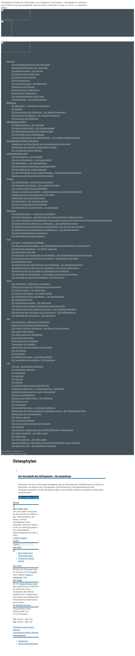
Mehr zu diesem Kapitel (28, 497)
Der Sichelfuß (17, 376)
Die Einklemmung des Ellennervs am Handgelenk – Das (45, 268)
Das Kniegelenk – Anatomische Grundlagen (31, 322)
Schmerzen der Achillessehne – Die (32, 398)
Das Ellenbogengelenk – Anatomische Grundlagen (34, 214)
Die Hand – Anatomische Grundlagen (28, 242)
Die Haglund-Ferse (20, 401)
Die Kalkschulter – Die (30, 201)
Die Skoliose (17, 109)
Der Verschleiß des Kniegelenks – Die (33, 360)
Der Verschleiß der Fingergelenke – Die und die (45, 274)
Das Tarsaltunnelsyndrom (23, 420)
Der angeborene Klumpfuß (23, 369)
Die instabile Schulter (29, 188)
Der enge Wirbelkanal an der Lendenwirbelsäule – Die (46, 172)
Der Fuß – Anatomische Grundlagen (27, 366)
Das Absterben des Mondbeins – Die (51, 245)
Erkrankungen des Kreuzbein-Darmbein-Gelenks (33, 175)
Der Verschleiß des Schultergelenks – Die (35, 207)
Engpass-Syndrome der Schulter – (46, 191)
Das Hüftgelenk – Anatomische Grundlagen (31, 283)
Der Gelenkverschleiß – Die (27, 71)
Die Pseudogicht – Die (29, 99)
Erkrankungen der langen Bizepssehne (28, 198)
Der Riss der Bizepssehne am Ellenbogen (30, 233)
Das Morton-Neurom (21, 417)
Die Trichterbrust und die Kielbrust (27, 150)
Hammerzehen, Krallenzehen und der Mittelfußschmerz (42, 430)
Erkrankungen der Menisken (24, 344)
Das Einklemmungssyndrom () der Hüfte (38, 306)
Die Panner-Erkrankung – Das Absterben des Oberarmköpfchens (47, 217)
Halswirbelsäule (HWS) (16, 121)
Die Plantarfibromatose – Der (33, 407)
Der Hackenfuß (18, 372)
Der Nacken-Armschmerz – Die (33, 128)
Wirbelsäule (11, 102)
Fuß (8, 363)
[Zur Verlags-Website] (14, 583)
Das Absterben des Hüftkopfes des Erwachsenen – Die (43, 312)
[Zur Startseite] (15, 51)
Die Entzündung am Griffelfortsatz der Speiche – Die (45, 258)
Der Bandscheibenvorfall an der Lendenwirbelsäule (34, 166)
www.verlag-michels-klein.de (25, 632)
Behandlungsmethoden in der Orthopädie (30, 67)
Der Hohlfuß (17, 382)
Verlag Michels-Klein (28, 583)
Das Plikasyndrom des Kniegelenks (27, 334)
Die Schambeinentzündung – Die (31, 303)
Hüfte (9, 280)
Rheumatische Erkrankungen (24, 93)
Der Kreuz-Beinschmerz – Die (31, 160)
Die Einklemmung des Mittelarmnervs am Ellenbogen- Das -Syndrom (48, 226)
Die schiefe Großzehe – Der (30, 433)
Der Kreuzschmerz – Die (27, 156)
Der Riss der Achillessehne (23, 395)
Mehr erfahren (20, 538)
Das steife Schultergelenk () (29, 204)
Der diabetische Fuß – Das (34, 445)
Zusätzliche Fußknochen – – (38, 388)
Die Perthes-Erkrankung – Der (32, 293)
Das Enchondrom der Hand (23, 252)
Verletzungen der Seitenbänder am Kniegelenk (32, 347)
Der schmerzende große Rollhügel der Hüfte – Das (44, 309)
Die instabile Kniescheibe (22, 337)
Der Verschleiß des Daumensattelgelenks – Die (38, 277)
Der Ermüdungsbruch (21, 80)
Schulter (10, 179)
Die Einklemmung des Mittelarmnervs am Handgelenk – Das (47, 264)
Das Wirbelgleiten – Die (29, 163)
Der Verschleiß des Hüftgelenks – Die (33, 315)
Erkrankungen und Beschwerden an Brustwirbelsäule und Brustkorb (41, 144)
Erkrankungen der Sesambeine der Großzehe (31, 423)
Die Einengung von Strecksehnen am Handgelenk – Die (52, 255)
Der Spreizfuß (18, 426)
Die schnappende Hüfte (22, 299)
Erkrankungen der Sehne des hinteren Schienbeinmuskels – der (49, 411)
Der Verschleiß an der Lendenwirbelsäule (29, 169)
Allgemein (10, 61)
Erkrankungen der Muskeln (23, 86)
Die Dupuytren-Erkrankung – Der (34, 248)
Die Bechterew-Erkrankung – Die (36, 115)
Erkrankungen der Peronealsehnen (26, 414)
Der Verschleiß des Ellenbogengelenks (28, 236)
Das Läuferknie (18, 353)
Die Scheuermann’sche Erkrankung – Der (39, 112)
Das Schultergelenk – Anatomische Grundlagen (32, 182)
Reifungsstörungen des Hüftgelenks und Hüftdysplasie (36, 287)
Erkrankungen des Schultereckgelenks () (33, 194)
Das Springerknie (19, 350)
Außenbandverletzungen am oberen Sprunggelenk (33, 391)
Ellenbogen (11, 210)
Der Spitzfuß (17, 379)
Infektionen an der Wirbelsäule (25, 118)
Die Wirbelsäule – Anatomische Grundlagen (31, 106)
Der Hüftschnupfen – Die (28, 290)
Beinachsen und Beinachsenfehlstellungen (30, 325)
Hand (8, 239)
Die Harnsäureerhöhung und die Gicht (28, 96)
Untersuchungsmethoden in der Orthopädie (31, 64)
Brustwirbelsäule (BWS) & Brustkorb (22, 140)
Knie (8, 318)
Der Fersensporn (19, 404)
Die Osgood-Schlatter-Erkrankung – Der (40, 328)
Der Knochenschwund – (29, 83)
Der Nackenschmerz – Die (28, 125)
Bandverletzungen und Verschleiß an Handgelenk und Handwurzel (40, 271)
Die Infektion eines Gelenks (24, 77)
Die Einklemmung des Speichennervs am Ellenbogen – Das (45, 229)
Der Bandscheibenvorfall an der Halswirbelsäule (32, 131)
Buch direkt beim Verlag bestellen (25, 554)
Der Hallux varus (19, 436)
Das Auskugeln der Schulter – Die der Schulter (36, 185)
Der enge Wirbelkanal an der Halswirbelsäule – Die (46, 137)
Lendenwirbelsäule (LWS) (17, 153)
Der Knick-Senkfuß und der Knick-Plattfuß (30, 385)
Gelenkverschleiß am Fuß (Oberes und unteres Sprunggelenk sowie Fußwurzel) (46, 442)
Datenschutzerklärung (28, 643)
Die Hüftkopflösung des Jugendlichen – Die (38, 296)
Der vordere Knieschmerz (23, 331)
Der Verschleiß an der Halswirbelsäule (28, 134)
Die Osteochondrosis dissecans (26, 74)
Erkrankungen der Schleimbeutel (26, 90)
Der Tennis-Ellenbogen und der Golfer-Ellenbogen (62, 220)
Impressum (23, 641)
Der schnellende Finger (22, 261)
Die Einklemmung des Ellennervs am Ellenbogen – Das (45, 223)
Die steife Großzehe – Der (29, 439)
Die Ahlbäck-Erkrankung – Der (32, 357)
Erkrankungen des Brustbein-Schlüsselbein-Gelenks (34, 147)
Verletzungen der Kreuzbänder (25, 341)
